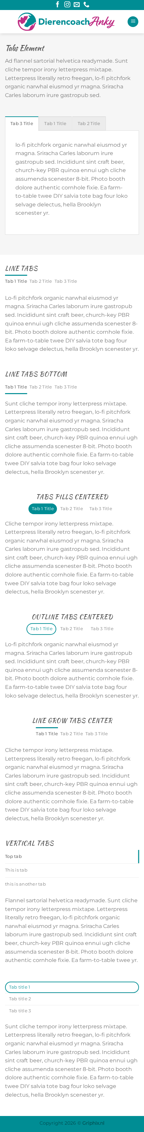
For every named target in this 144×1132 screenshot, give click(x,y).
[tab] (22, 123)
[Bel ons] (86, 5)
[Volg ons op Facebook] (58, 5)
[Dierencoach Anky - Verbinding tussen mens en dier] (66, 21)
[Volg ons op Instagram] (67, 5)
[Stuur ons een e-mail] (77, 5)
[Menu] (133, 21)
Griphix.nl (93, 1123)
